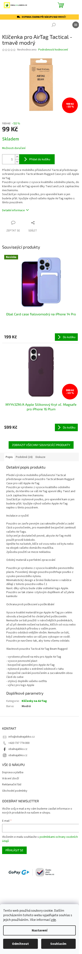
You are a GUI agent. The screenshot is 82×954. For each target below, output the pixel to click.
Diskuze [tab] (40, 457)
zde (53, 919)
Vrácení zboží (10, 779)
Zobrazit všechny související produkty (41, 445)
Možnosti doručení (13, 148)
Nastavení (39, 930)
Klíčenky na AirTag (34, 701)
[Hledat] (53, 25)
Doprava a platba (12, 773)
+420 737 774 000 (18, 743)
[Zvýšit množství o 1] (17, 156)
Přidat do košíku (39, 159)
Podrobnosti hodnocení (53, 50)
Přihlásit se (14, 850)
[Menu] (75, 25)
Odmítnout (20, 943)
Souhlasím (58, 943)
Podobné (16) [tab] (24, 457)
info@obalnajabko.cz (21, 737)
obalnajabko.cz (17, 749)
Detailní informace (13, 210)
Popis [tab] (9, 457)
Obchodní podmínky (14, 791)
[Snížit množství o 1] (17, 161)
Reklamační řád (11, 785)
